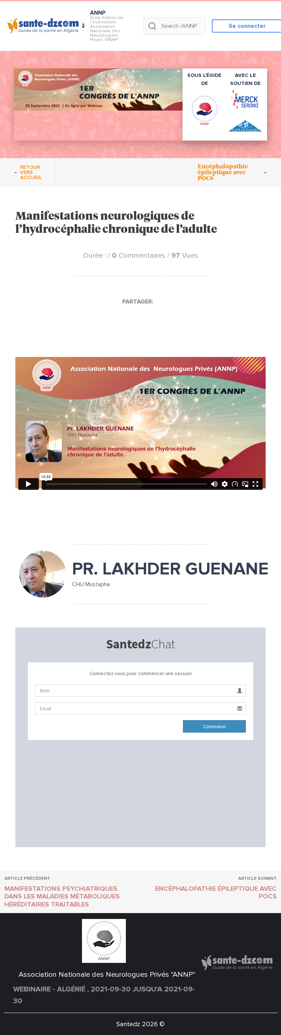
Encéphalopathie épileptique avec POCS (216, 893)
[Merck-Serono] (245, 99)
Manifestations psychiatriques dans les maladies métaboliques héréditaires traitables (62, 896)
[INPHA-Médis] (245, 126)
